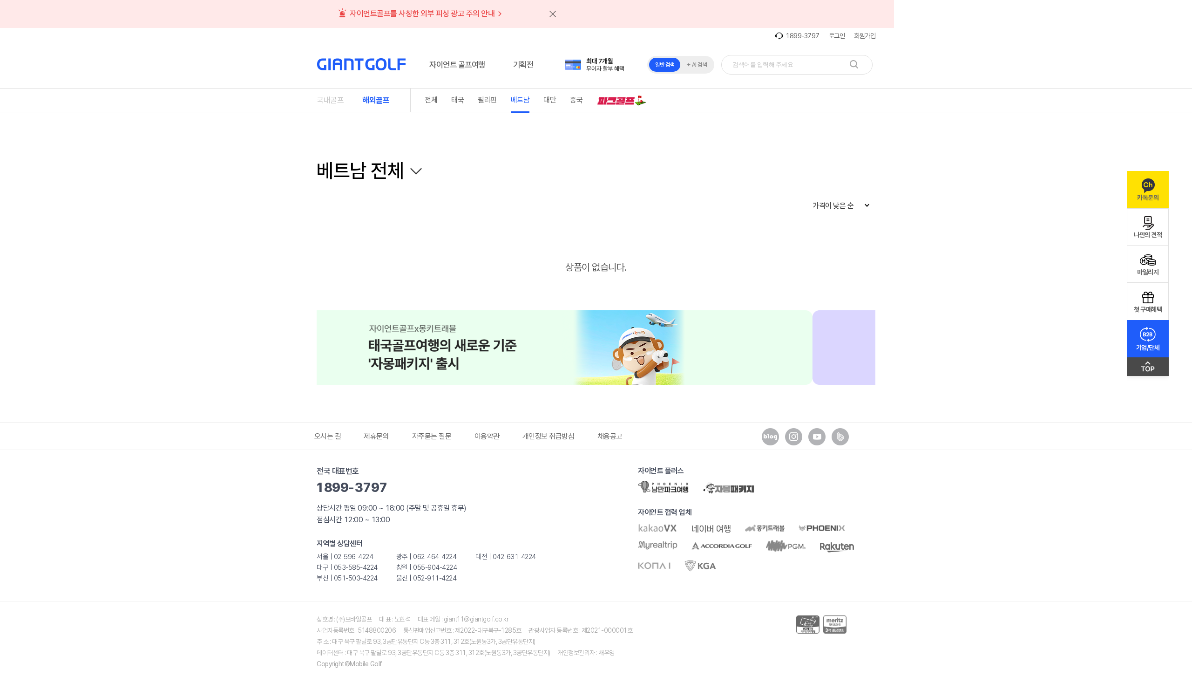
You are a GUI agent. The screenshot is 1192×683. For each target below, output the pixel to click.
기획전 (523, 64)
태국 (457, 100)
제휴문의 (376, 436)
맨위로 (1148, 369)
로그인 (837, 36)
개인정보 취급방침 (548, 436)
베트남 (520, 100)
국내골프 (330, 100)
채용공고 (610, 436)
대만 (549, 100)
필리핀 (487, 100)
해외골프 (375, 100)
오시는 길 (327, 436)
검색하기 (854, 64)
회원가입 (864, 36)
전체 (431, 100)
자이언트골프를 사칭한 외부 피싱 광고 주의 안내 (423, 13)
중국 (576, 100)
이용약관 (487, 436)
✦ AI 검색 (696, 64)
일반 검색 (664, 64)
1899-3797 (803, 36)
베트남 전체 (360, 170)
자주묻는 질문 (432, 436)
